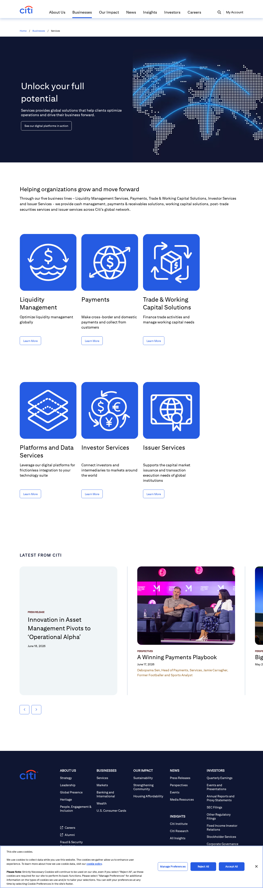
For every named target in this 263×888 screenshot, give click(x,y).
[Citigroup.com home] (29, 775)
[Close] (256, 866)
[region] (131, 867)
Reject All (203, 866)
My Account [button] (234, 12)
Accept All (231, 866)
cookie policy (94, 863)
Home (23, 31)
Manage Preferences (172, 866)
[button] (57, 14)
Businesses (38, 31)
